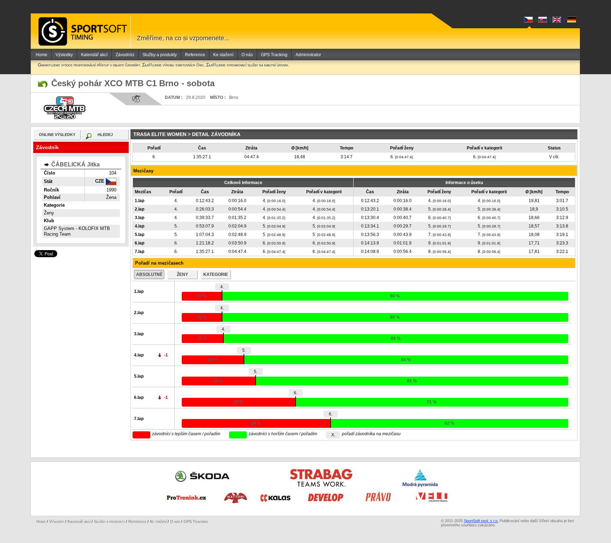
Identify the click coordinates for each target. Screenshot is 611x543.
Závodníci (125, 54)
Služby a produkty (159, 54)
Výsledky (64, 54)
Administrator (308, 54)
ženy (182, 274)
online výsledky (57, 134)
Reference (195, 54)
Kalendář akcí (94, 54)
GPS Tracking (274, 54)
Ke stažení (223, 54)
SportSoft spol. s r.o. (481, 521)
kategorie (215, 274)
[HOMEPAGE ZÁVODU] (43, 84)
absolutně (149, 274)
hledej (105, 134)
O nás (247, 54)
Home (41, 54)
